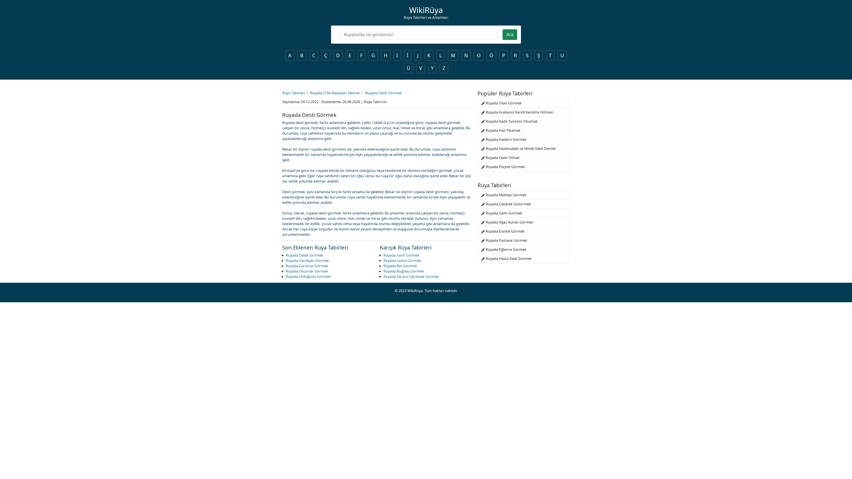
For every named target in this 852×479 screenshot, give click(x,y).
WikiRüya (426, 10)
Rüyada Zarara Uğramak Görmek (411, 276)
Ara (509, 34)
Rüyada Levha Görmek (402, 260)
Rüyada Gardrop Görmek (307, 265)
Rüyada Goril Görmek (401, 255)
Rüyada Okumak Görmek (307, 271)
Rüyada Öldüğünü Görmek (308, 276)
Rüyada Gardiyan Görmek (307, 260)
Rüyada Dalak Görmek (304, 255)
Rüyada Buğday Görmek (403, 271)
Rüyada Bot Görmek (400, 265)
